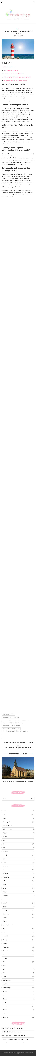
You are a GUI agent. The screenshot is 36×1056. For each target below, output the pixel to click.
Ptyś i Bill (18, 958)
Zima (18, 1013)
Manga (18, 906)
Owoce (18, 921)
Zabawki (18, 1006)
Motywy (18, 917)
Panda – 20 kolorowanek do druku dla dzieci (13, 1043)
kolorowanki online (8, 722)
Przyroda (18, 951)
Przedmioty (18, 947)
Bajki (18, 814)
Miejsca (18, 910)
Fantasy (18, 858)
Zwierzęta (18, 1017)
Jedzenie (18, 881)
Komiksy (18, 888)
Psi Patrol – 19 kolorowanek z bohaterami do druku (15, 1039)
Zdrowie (18, 1010)
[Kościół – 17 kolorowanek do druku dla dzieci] (18, 768)
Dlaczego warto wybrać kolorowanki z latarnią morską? (17, 77)
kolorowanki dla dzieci (8, 714)
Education (18, 851)
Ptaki (18, 954)
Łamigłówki (18, 895)
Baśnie (18, 818)
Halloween (18, 873)
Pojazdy (18, 928)
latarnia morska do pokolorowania (11, 725)
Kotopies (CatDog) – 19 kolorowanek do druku (13, 1035)
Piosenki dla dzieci (18, 925)
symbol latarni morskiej (23, 731)
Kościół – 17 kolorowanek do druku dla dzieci (18, 782)
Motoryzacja (18, 914)
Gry (18, 869)
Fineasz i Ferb (18, 866)
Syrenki (18, 995)
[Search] (34, 2)
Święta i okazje (18, 987)
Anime (18, 811)
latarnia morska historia (9, 731)
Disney (18, 840)
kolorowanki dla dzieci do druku (11, 717)
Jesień (18, 884)
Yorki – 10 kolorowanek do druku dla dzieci (13, 1028)
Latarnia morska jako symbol (11, 70)
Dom (18, 847)
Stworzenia (18, 984)
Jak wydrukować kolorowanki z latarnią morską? (16, 80)
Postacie (18, 940)
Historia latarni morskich (10, 67)
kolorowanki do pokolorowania (24, 720)
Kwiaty (18, 892)
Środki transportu (18, 980)
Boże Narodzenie (18, 829)
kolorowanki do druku (8, 720)
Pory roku (18, 936)
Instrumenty (18, 877)
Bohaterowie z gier (18, 825)
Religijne (18, 962)
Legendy (18, 903)
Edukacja (18, 855)
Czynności (18, 833)
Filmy (18, 862)
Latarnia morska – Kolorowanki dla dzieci (14, 73)
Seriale (18, 973)
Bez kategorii (18, 822)
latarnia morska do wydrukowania (11, 728)
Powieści (18, 943)
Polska (18, 932)
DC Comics (18, 836)
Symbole (18, 991)
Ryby (18, 965)
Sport (18, 976)
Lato (18, 899)
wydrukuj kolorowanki (8, 734)
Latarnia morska (19, 722)
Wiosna (18, 1002)
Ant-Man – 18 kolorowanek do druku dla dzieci (13, 1032)
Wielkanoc (18, 998)
